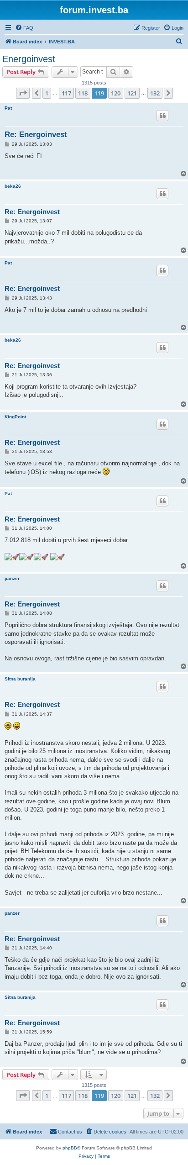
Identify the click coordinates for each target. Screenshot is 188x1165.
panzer (12, 578)
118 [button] (83, 93)
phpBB (70, 1147)
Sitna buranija (20, 678)
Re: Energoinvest (36, 134)
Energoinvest (28, 59)
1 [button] (46, 93)
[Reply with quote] (162, 115)
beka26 (13, 186)
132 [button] (155, 93)
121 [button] (132, 93)
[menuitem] (24, 27)
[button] (23, 93)
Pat (8, 108)
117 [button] (66, 93)
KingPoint (15, 416)
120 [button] (115, 93)
